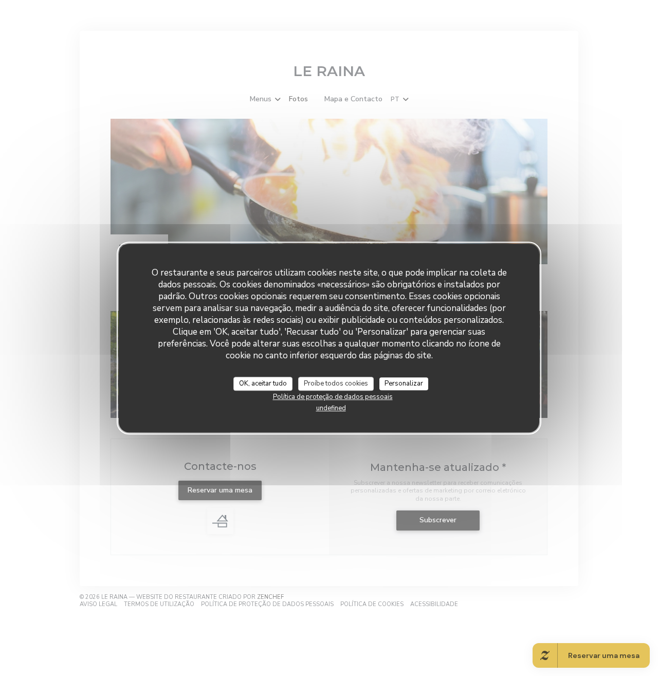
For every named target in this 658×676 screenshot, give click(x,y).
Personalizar (404, 383)
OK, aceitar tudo (263, 383)
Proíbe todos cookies (336, 383)
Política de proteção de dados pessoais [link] (333, 396)
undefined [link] (331, 408)
